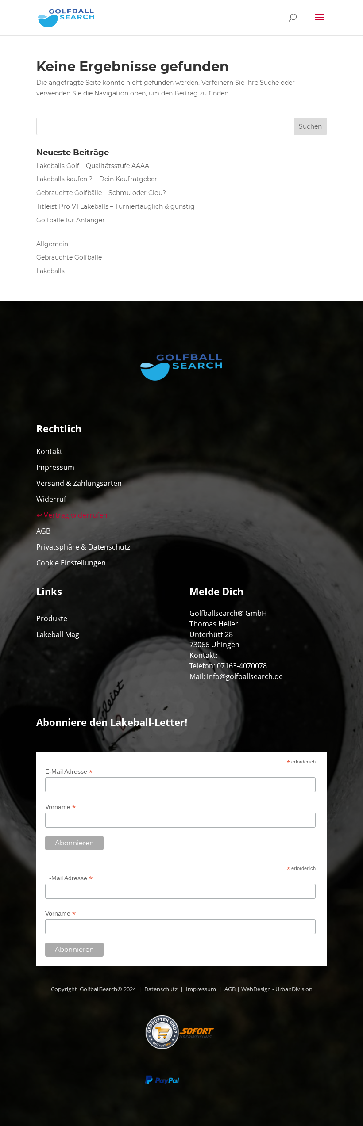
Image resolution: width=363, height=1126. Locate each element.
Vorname (60, 807)
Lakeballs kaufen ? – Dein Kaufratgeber (96, 179)
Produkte (51, 618)
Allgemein (52, 244)
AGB (43, 531)
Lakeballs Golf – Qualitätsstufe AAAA (92, 166)
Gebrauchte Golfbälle (69, 257)
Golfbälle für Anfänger (70, 220)
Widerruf (51, 499)
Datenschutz (160, 989)
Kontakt (49, 451)
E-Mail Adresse (69, 771)
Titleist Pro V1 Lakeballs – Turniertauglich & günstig (115, 206)
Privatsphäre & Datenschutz (83, 547)
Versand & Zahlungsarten (79, 483)
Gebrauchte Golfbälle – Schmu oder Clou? (101, 193)
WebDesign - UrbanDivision (277, 989)
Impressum (55, 467)
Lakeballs (50, 271)
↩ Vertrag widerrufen (72, 515)
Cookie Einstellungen (71, 563)
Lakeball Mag (57, 634)
